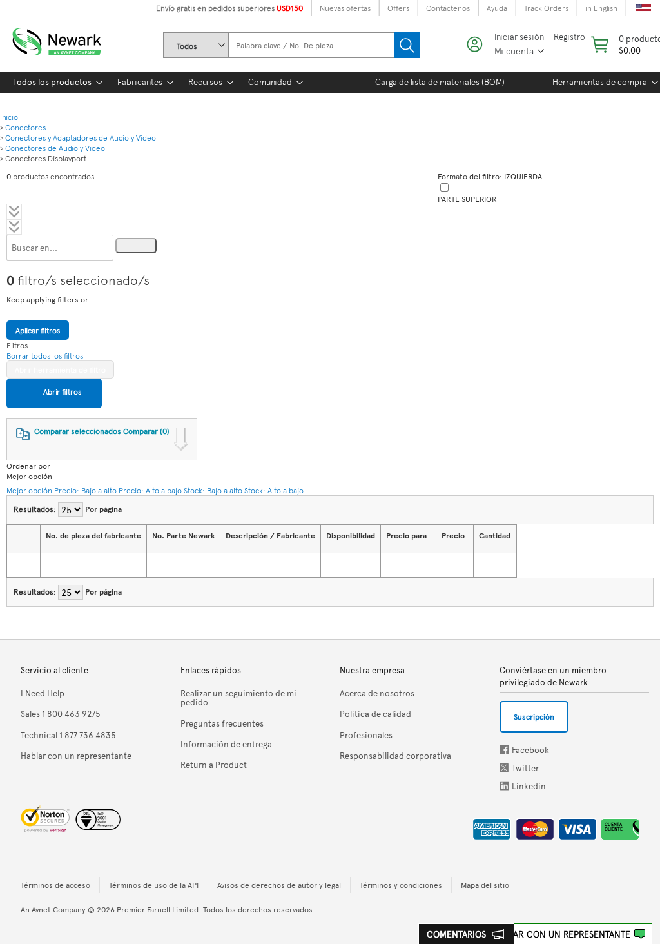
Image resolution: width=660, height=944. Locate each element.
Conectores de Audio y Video (55, 148)
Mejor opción (29, 490)
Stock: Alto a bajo (274, 490)
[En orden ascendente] (52, 564)
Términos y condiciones (401, 885)
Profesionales (366, 735)
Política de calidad (375, 713)
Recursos (205, 82)
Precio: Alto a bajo (150, 490)
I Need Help (42, 693)
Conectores (25, 127)
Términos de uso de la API (154, 885)
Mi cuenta (514, 50)
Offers (398, 8)
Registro (569, 37)
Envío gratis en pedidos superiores (229, 8)
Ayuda (497, 8)
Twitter (505, 767)
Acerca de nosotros (377, 693)
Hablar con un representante (560, 934)
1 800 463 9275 (61, 713)
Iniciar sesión (519, 37)
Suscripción (534, 716)
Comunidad (270, 82)
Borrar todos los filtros (44, 355)
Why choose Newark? (54, 101)
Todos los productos (52, 82)
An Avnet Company (53, 909)
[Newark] (72, 39)
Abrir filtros (61, 391)
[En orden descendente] (68, 564)
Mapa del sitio (485, 885)
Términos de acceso (55, 885)
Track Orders (546, 8)
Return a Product (213, 764)
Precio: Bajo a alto (85, 490)
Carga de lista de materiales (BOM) (440, 82)
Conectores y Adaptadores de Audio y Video (80, 137)
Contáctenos (448, 8)
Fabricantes (139, 82)
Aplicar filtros (37, 330)
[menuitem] (52, 82)
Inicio (9, 117)
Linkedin (505, 785)
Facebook (504, 749)
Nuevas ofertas (345, 8)
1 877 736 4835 (68, 735)
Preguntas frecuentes (222, 723)
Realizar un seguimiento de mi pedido (238, 698)
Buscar (407, 45)
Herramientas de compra (599, 82)
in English (601, 8)
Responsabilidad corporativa (395, 755)
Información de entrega (226, 744)
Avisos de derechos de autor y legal (279, 885)
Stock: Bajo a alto (213, 490)
